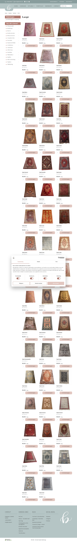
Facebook (48, 516)
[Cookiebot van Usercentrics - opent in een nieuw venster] (59, 258)
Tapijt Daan (24, 118)
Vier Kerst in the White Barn (38, 516)
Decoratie (9, 40)
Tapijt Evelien (25, 145)
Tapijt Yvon (58, 466)
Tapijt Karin (24, 252)
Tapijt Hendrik (42, 172)
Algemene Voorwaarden (24, 528)
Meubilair (9, 52)
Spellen (9, 57)
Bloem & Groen (11, 35)
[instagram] (27, 1)
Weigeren (21, 283)
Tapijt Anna (41, 38)
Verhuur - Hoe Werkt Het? (24, 518)
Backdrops (9, 28)
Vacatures (21, 530)
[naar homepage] (9, 7)
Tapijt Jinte (24, 225)
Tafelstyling (10, 64)
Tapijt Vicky (59, 439)
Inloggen (61, 1)
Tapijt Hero (41, 199)
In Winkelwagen (31, 46)
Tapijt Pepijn (59, 305)
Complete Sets (10, 38)
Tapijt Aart (24, 38)
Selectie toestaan (38, 283)
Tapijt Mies (24, 305)
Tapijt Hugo (24, 199)
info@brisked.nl (19, 1)
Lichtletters (10, 45)
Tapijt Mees (41, 305)
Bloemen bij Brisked (36, 522)
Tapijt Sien (41, 359)
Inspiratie (48, 6)
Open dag (21, 520)
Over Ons (20, 516)
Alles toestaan (56, 283)
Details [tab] (38, 261)
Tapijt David (42, 118)
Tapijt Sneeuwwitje (26, 359)
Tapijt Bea (24, 65)
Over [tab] (57, 261)
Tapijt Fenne (42, 145)
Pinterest (48, 520)
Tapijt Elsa (58, 118)
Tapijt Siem (58, 359)
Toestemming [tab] (20, 261)
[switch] (31, 278)
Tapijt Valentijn (25, 439)
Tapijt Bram (59, 65)
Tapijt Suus (24, 385)
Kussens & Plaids (11, 43)
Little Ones (10, 50)
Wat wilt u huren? (12, 23)
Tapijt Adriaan (59, 38)
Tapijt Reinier (59, 332)
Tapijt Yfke (41, 466)
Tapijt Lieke (58, 252)
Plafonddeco (10, 55)
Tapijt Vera (41, 439)
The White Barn (22, 533)
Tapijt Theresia (25, 412)
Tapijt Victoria (42, 412)
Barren (9, 31)
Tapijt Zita (24, 492)
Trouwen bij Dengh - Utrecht (38, 524)
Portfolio (39, 6)
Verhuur (23, 6)
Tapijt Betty (41, 65)
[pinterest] (29, 1)
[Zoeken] (70, 6)
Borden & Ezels (11, 33)
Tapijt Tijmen (59, 385)
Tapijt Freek (59, 145)
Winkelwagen (53, 1)
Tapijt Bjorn (24, 92)
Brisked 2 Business (23, 526)
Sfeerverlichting (11, 59)
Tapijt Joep (41, 225)
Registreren (69, 1)
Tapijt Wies (24, 466)
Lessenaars (10, 47)
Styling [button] (30, 6)
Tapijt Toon (41, 385)
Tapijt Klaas (59, 225)
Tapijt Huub (58, 172)
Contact (56, 6)
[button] (19, 26)
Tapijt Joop (58, 199)
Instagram (48, 518)
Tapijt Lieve (41, 252)
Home (16, 6)
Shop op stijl (10, 26)
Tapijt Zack (41, 492)
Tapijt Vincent (59, 412)
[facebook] (24, 1)
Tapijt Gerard (25, 172)
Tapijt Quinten (42, 332)
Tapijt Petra (24, 332)
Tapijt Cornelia (42, 92)
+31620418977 (9, 1)
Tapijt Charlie (59, 92)
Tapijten (10, 13)
